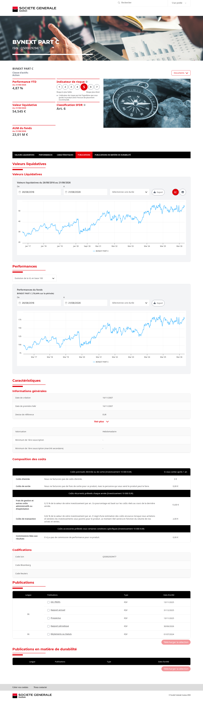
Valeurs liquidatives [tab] (24, 155)
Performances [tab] (45, 155)
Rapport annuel (58, 610)
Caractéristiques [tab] (65, 155)
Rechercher (126, 2)
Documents (179, 73)
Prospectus (56, 618)
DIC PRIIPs (55, 602)
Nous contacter (40, 687)
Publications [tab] (84, 155)
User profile (177, 3)
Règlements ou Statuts (61, 634)
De (18, 186)
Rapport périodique (60, 626)
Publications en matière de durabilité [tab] (113, 155)
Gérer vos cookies (20, 687)
